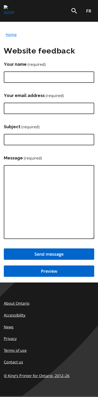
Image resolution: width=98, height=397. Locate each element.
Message (13, 157)
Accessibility (14, 315)
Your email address (24, 95)
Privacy (10, 338)
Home (11, 34)
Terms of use (15, 350)
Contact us (13, 362)
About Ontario (16, 303)
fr (88, 11)
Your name (15, 64)
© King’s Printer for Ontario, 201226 (36, 375)
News (9, 327)
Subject (12, 126)
